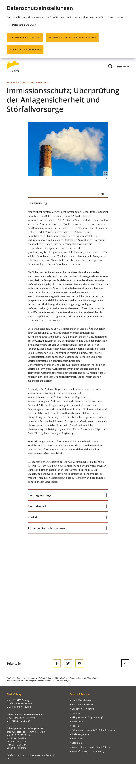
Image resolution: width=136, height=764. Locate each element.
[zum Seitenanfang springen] (125, 663)
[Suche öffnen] (110, 66)
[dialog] (68, 29)
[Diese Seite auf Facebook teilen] (57, 663)
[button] (68, 149)
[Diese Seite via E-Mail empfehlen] (79, 663)
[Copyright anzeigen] (106, 178)
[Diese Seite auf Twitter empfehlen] (68, 663)
